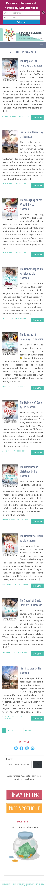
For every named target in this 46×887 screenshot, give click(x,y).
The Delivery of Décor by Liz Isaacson (31, 404)
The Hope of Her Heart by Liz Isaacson (31, 62)
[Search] (37, 764)
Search (9, 759)
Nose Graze (23, 885)
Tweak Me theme (36, 884)
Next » (28, 730)
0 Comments (23, 116)
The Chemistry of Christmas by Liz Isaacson (29, 471)
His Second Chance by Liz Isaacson (31, 134)
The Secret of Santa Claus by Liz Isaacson (31, 602)
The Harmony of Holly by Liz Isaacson (31, 537)
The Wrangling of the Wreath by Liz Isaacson (31, 204)
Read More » (37, 117)
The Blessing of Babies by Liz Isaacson (31, 336)
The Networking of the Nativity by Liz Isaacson (31, 273)
